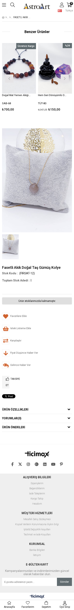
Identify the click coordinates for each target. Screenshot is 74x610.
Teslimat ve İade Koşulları (37, 534)
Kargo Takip (37, 498)
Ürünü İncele (25, 78)
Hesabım (37, 504)
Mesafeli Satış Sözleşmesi (37, 519)
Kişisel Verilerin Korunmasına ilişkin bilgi (37, 524)
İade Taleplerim (37, 493)
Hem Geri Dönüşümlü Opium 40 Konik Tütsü (52, 95)
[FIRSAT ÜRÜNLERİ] (9, 17)
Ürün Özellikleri (15, 409)
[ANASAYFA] (6, 17)
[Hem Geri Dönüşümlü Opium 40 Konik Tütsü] (55, 68)
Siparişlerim (37, 483)
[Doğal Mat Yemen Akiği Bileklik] (19, 68)
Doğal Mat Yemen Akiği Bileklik (16, 95)
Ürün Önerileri (13, 427)
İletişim (37, 555)
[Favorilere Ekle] (19, 78)
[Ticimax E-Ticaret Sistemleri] (37, 597)
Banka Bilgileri (37, 550)
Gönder (64, 581)
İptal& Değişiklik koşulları (37, 529)
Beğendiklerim (37, 488)
